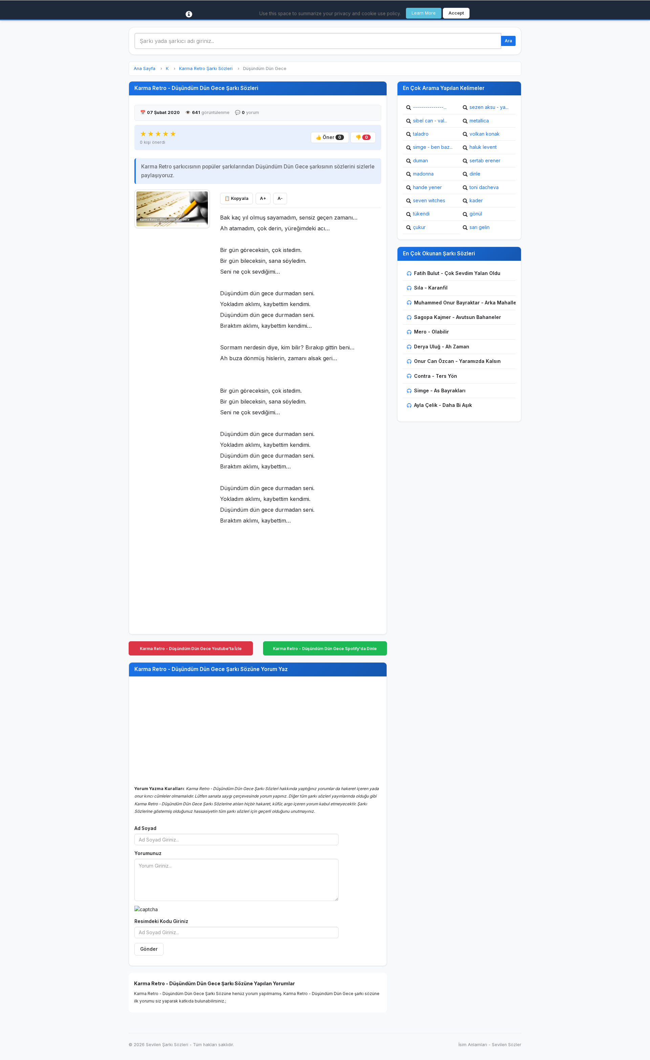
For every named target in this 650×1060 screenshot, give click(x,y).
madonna (423, 174)
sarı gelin (480, 227)
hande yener (427, 187)
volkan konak (485, 134)
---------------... (430, 107)
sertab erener (485, 160)
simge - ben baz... (433, 147)
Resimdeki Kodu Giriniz (161, 921)
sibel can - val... (430, 120)
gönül (476, 213)
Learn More (424, 13)
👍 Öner (328, 137)
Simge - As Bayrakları (439, 390)
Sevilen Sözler (506, 1044)
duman (420, 160)
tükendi (421, 213)
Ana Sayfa (144, 68)
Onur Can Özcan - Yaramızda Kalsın (457, 361)
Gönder (149, 949)
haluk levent (483, 147)
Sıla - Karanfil (431, 288)
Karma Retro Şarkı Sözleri (206, 68)
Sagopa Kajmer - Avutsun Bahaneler (457, 317)
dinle (475, 174)
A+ (263, 198)
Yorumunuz (147, 853)
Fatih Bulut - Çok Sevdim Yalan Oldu (457, 273)
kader (476, 200)
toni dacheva (484, 187)
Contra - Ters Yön (435, 376)
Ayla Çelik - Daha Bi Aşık (443, 405)
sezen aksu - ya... (489, 107)
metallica (479, 120)
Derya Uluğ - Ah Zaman (441, 346)
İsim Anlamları (472, 1044)
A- (280, 198)
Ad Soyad (145, 828)
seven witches (429, 200)
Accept (456, 13)
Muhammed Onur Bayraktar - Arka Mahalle (465, 302)
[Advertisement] (172, 333)
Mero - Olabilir (431, 332)
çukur (419, 227)
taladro (421, 134)
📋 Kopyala (236, 198)
